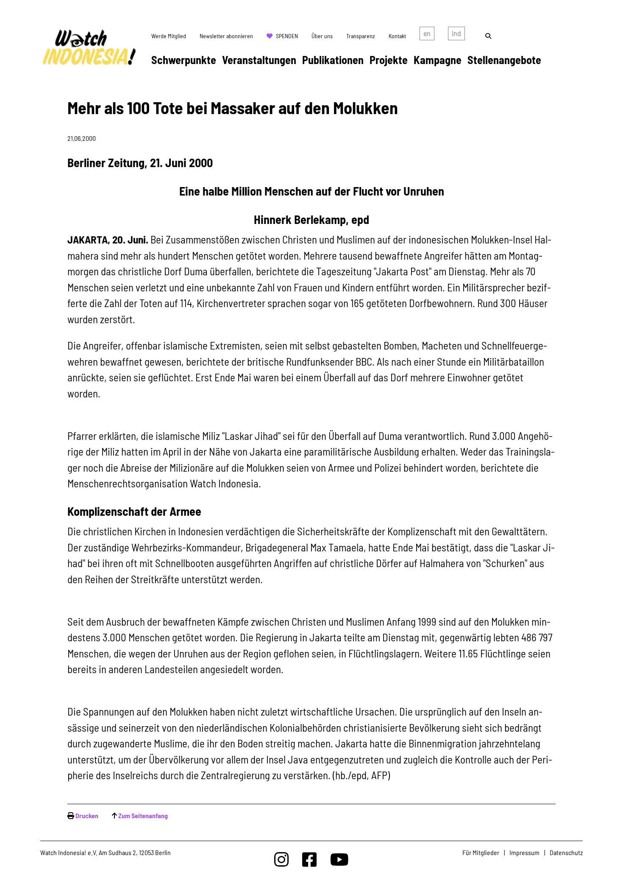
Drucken (86, 815)
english (427, 35)
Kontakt (397, 35)
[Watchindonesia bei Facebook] (309, 859)
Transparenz (360, 35)
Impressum (524, 852)
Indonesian (456, 35)
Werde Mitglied (168, 35)
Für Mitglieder (480, 852)
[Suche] (488, 35)
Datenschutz (566, 852)
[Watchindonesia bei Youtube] (339, 859)
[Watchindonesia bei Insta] (281, 859)
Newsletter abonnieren (226, 35)
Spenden (287, 35)
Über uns (322, 35)
